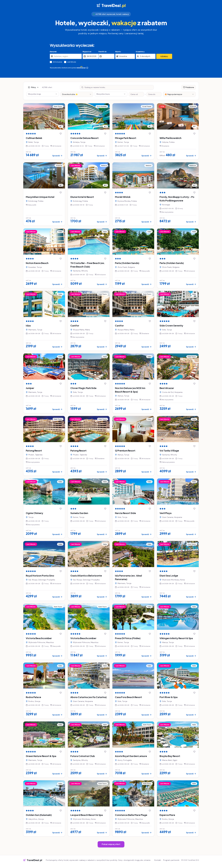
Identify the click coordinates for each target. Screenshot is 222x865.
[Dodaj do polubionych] (60, 134)
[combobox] (77, 94)
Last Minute (71, 62)
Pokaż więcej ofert (111, 844)
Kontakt (157, 860)
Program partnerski (171, 860)
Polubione (190, 87)
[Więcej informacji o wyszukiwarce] (87, 68)
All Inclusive (57, 62)
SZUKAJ (164, 56)
